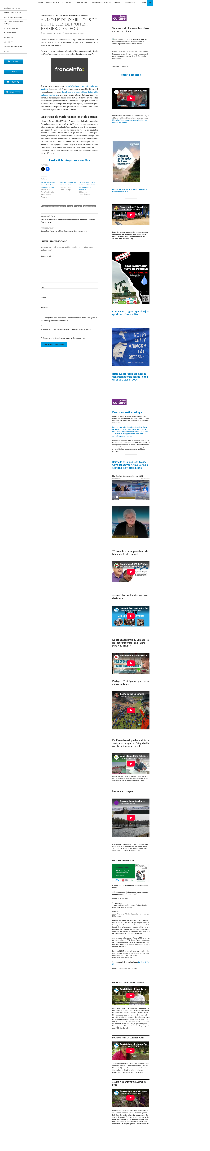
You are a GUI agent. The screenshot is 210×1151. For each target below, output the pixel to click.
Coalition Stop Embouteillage (54, 206)
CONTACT (143, 3)
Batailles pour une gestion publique (13, 23)
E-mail (43, 297)
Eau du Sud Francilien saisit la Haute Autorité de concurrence (64, 229)
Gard (70, 206)
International (9, 37)
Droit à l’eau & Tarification (13, 17)
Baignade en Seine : (122, 461)
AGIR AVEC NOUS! (129, 3)
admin (58, 33)
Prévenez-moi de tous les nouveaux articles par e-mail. (63, 338)
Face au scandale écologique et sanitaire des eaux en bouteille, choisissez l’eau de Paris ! (68, 219)
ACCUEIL (40, 3)
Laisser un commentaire (74, 33)
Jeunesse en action (10, 33)
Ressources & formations (13, 46)
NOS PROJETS (66, 3)
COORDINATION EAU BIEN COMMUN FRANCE (106, 3)
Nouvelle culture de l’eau (13, 12)
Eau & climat (8, 42)
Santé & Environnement (78, 15)
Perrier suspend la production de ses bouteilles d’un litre (48, 184)
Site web (44, 307)
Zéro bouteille (89, 206)
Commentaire (47, 256)
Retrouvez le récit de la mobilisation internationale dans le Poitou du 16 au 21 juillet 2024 (130, 376)
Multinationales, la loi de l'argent (55, 15)
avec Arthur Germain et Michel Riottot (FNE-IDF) (130, 466)
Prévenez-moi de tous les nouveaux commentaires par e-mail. (66, 329)
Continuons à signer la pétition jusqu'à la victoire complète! (130, 313)
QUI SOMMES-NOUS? (52, 3)
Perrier (78, 206)
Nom (43, 287)
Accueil (6, 51)
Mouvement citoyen (11, 28)
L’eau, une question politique (127, 412)
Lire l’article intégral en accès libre (69, 160)
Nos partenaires (81, 3)
